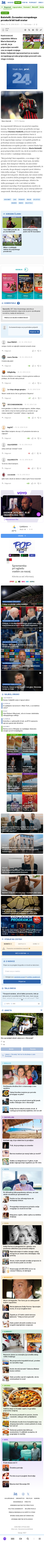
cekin (6, 1223)
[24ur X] (28, 1494)
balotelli (28, 203)
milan (29, 199)
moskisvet (8, 1277)
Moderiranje (18, 1502)
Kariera (37, 1498)
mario (21, 203)
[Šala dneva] (38, 1004)
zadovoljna (9, 1117)
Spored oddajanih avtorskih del (22, 1515)
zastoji (22, 944)
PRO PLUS (29, 1498)
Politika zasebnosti (15, 1509)
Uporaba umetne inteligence (22, 1519)
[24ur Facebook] (23, 1494)
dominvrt (8, 1331)
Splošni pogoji (30, 1509)
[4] (25, 286)
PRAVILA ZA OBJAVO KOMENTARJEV (16, 317)
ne (4, 1044)
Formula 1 (27, 7)
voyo (6, 1440)
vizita (6, 1169)
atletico (36, 199)
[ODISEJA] (22, 269)
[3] (9, 286)
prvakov (22, 199)
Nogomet (7, 7)
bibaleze (7, 1063)
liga (14, 199)
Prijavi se (33, 332)
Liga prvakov (17, 7)
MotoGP (35, 7)
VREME (20, 536)
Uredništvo (20, 1498)
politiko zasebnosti (33, 977)
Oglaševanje (9, 1498)
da (4, 1042)
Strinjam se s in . (22, 977)
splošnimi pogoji (19, 977)
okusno (7, 1385)
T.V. (7, 30)
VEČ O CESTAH (20, 953)
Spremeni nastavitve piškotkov (22, 1505)
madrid (14, 203)
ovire (36, 944)
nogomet (7, 199)
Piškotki (28, 1502)
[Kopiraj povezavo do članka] (40, 29)
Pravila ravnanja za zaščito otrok (22, 1512)
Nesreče (8, 944)
